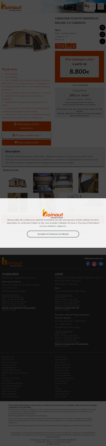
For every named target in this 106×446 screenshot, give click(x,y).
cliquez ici (61, 226)
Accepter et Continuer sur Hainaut (53, 234)
